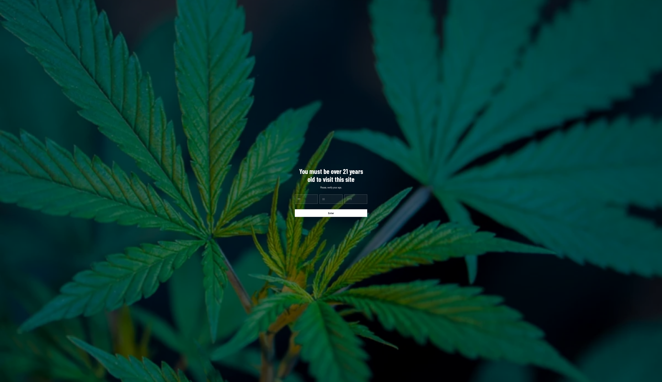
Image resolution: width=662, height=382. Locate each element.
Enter (331, 213)
